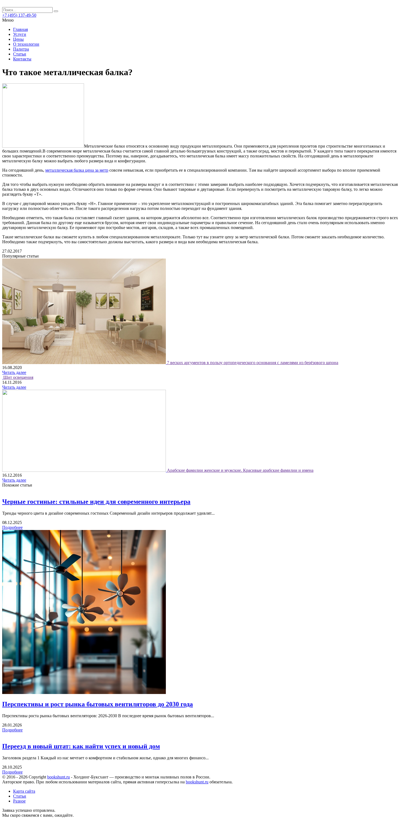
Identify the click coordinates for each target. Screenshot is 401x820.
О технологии (26, 44)
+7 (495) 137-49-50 (19, 15)
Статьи (19, 54)
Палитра (21, 49)
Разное (19, 801)
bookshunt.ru (58, 777)
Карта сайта (24, 791)
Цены (18, 39)
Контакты (22, 59)
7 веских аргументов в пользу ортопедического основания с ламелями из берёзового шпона (252, 362)
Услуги (19, 34)
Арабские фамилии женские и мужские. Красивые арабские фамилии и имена (240, 470)
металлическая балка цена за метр (76, 170)
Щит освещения (18, 377)
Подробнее (12, 527)
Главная (20, 29)
